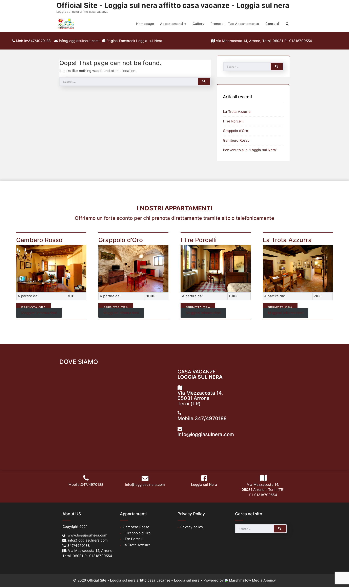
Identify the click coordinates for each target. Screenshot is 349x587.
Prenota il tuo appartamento (234, 24)
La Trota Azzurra (237, 112)
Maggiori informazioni (39, 313)
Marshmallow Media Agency (252, 580)
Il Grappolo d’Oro (136, 533)
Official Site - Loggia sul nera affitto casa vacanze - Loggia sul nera (172, 5)
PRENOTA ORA (33, 308)
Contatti (272, 24)
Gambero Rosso (236, 140)
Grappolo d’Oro (235, 131)
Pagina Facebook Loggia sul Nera (133, 41)
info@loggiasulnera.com (79, 41)
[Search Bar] (287, 23)
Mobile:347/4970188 (33, 41)
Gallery (199, 24)
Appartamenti (171, 24)
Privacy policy (191, 527)
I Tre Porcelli (233, 121)
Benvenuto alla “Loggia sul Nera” (250, 150)
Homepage (145, 24)
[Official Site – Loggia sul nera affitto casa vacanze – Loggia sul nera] (65, 23)
